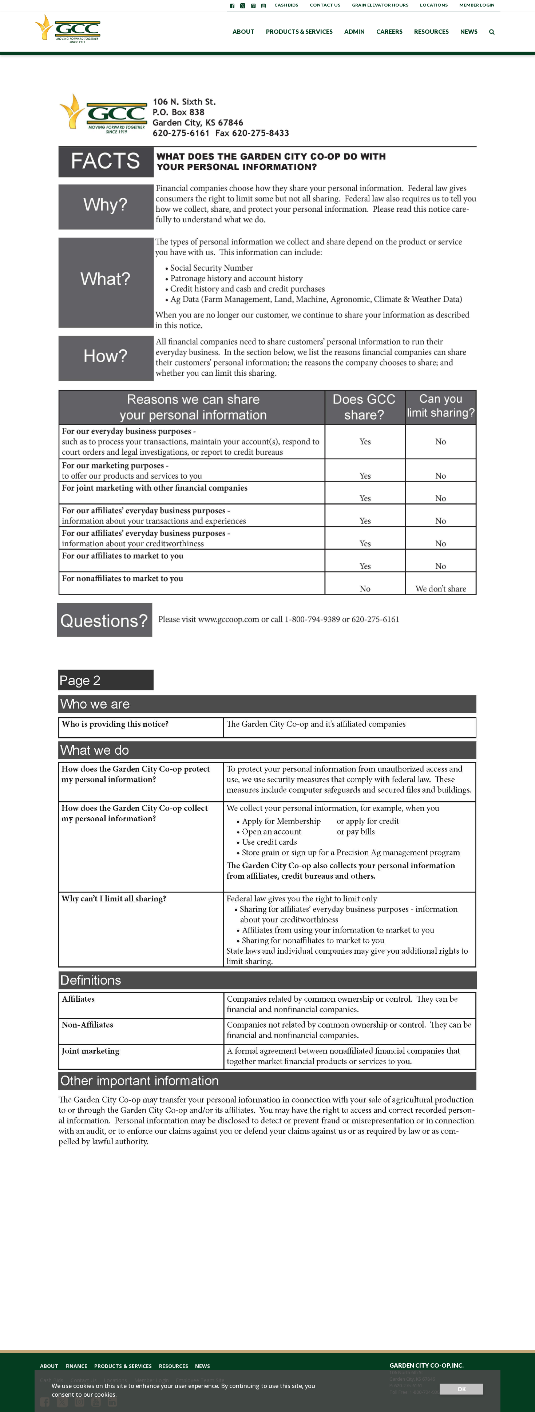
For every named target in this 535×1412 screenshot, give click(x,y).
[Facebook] (232, 5)
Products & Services (299, 31)
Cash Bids (286, 5)
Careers (389, 31)
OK (461, 1389)
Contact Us (325, 5)
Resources (431, 31)
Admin (354, 31)
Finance (76, 1366)
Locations (434, 5)
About (243, 31)
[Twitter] (242, 5)
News (468, 31)
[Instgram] (253, 5)
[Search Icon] (492, 31)
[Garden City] (80, 31)
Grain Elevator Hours (380, 5)
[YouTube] (263, 5)
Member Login (477, 5)
